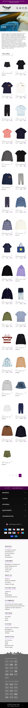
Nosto (6, 620)
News (6, 593)
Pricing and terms (9, 553)
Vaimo (6, 618)
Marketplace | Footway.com (12, 564)
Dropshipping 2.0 (9, 551)
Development (8, 557)
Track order (8, 569)
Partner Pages (9, 647)
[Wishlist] (23, 8)
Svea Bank (8, 616)
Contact (7, 571)
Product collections (9, 24)
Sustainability (8, 595)
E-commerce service (10, 550)
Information (8, 516)
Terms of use (8, 568)
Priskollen (7, 555)
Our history (8, 582)
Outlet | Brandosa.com (11, 566)
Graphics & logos (9, 584)
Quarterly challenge (10, 580)
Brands (5, 492)
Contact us (8, 591)
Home (3, 24)
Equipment (7, 510)
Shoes (5, 498)
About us (7, 578)
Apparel (6, 504)
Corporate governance (11, 596)
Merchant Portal (9, 645)
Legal (6, 643)
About (6, 642)
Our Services (8, 640)
